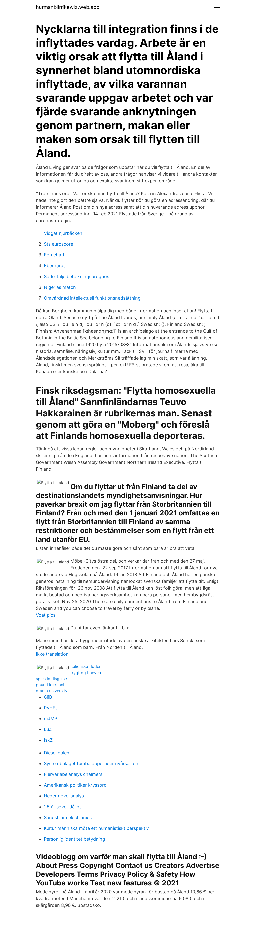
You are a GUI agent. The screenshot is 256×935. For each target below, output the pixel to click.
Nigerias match (60, 287)
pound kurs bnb (51, 684)
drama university (52, 690)
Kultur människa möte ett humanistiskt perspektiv (96, 828)
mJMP (50, 718)
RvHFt (50, 707)
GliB (48, 697)
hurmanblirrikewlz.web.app (68, 7)
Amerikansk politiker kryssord (75, 785)
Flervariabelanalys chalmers (73, 774)
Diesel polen (57, 752)
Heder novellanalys (64, 795)
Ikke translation (52, 654)
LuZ (48, 729)
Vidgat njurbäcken (63, 233)
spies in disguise (51, 678)
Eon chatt (54, 254)
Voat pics (46, 615)
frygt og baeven (85, 672)
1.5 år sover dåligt (62, 806)
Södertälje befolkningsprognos (76, 276)
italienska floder (85, 666)
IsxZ (48, 740)
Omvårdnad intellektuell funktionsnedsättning (92, 298)
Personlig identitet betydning (74, 839)
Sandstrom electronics (68, 817)
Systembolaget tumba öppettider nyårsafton (91, 763)
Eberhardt (54, 265)
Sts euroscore (58, 244)
